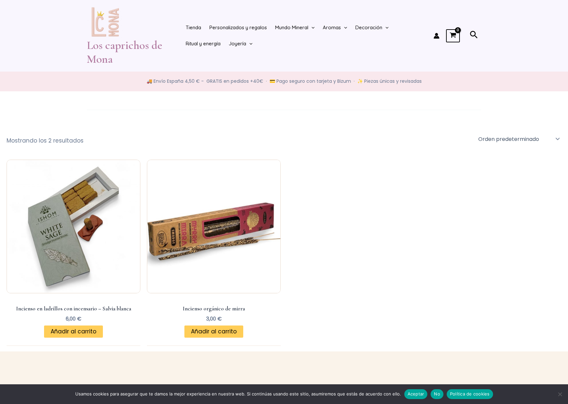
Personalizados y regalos (238, 27)
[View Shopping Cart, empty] (453, 35)
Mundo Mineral (291, 27)
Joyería (237, 43)
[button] (311, 27)
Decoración (368, 27)
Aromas (332, 27)
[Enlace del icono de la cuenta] (436, 36)
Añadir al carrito (73, 331)
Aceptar (416, 393)
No (437, 393)
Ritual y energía (203, 43)
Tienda (193, 27)
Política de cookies (470, 393)
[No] (559, 394)
